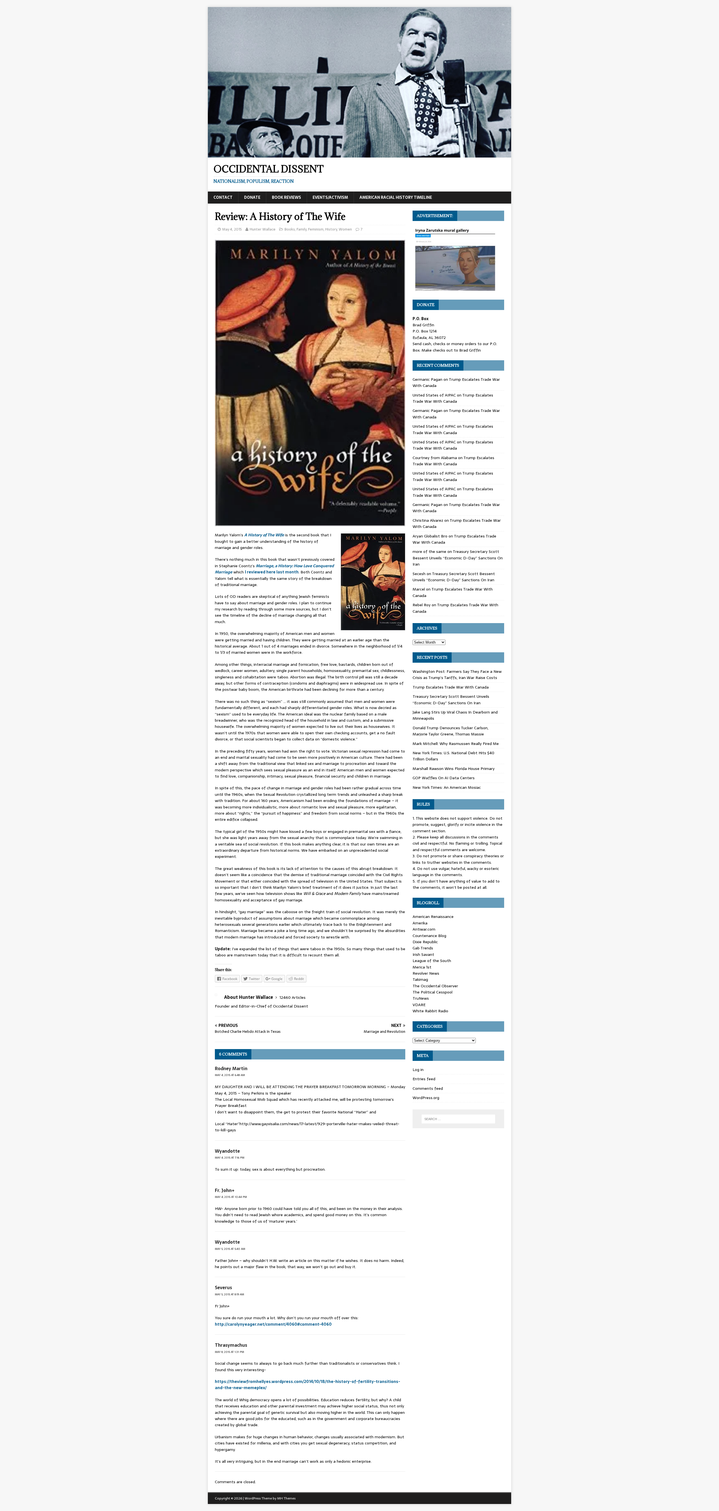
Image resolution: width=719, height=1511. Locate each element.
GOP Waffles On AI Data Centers (444, 778)
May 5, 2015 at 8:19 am (229, 1294)
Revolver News (426, 973)
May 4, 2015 (232, 229)
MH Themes (286, 1498)
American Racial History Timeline (396, 197)
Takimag (420, 979)
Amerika (420, 923)
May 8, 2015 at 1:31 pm (229, 1352)
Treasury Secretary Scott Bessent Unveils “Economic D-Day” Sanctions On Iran (458, 557)
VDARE (419, 1005)
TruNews (421, 998)
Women (345, 229)
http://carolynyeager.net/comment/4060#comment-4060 (273, 1324)
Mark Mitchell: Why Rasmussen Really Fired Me (456, 743)
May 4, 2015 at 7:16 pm (229, 1157)
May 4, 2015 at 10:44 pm (231, 1197)
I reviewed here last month (272, 572)
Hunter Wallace (263, 229)
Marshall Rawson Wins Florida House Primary (454, 768)
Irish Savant (423, 954)
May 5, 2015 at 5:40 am (230, 1248)
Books (290, 229)
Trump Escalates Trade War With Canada (453, 398)
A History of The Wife (264, 535)
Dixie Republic (425, 942)
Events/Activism (330, 197)
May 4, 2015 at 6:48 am (230, 1075)
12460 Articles (292, 997)
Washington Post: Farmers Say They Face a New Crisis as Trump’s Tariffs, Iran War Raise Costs (457, 674)
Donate (252, 197)
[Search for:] (458, 1119)
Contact (223, 197)
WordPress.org (426, 1098)
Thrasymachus (231, 1345)
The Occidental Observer (435, 986)
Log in (418, 1069)
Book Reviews (286, 197)
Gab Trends (423, 948)
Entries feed (424, 1079)
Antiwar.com (424, 929)
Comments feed (428, 1088)
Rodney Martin (231, 1068)
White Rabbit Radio (430, 1011)
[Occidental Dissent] (359, 154)
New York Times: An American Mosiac (447, 787)
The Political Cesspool (432, 992)
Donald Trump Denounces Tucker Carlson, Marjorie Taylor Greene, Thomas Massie (450, 731)
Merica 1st (422, 967)
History (331, 229)
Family (301, 229)
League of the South (432, 961)
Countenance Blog (429, 936)
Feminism (316, 229)
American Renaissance (433, 916)
